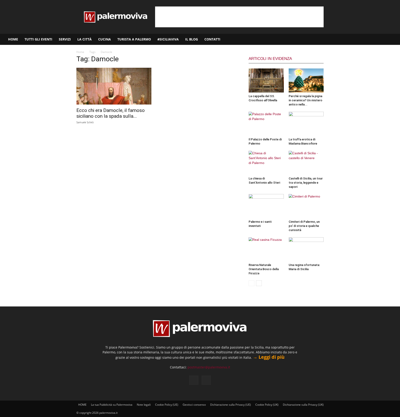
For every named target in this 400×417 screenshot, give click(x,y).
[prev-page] (251, 283)
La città (84, 39)
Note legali (144, 405)
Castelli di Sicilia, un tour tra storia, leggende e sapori (306, 182)
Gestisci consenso (194, 405)
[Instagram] (381, 39)
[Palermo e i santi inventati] (266, 206)
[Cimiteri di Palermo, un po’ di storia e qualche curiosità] (306, 206)
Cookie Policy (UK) (266, 405)
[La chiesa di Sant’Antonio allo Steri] (266, 163)
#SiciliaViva (168, 39)
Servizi (65, 39)
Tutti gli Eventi (38, 39)
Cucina (104, 39)
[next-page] (259, 283)
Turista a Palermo (134, 39)
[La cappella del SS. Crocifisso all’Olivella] (266, 80)
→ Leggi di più (268, 357)
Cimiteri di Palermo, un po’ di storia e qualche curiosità (304, 226)
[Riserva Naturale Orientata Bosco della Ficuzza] (266, 249)
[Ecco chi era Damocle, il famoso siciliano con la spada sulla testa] (113, 86)
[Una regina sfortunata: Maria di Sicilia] (306, 249)
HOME (13, 39)
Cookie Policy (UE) (166, 405)
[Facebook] (373, 39)
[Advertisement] (239, 16)
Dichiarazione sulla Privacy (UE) (230, 405)
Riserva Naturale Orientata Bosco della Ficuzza (264, 269)
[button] (394, 39)
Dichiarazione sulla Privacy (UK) (303, 405)
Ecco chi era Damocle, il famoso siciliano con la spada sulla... (110, 113)
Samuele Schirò (85, 122)
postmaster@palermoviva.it (209, 367)
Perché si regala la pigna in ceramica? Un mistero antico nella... (305, 100)
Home (80, 52)
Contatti (212, 39)
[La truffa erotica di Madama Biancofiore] (306, 124)
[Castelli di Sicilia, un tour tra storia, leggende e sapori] (306, 163)
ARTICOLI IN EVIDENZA (270, 58)
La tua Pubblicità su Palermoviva (111, 405)
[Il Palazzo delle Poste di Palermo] (266, 124)
